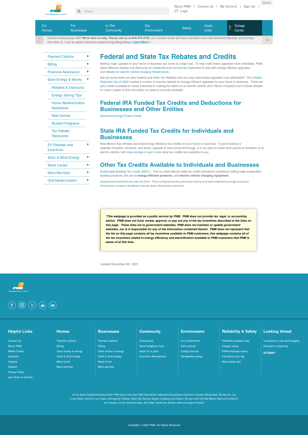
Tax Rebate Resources (60, 133)
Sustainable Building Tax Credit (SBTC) (125, 171)
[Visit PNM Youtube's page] (43, 305)
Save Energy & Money (65, 79)
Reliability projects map (235, 341)
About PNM (14, 346)
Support (12, 367)
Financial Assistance (63, 71)
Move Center (58, 165)
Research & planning (275, 346)
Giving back (146, 341)
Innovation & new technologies (281, 341)
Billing (52, 64)
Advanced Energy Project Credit (120, 115)
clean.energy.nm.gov (139, 152)
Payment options (66, 341)
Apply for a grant (149, 351)
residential (159, 67)
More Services (59, 172)
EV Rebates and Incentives (60, 147)
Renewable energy (192, 356)
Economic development (153, 356)
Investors (13, 356)
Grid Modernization (62, 180)
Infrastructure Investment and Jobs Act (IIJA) (125, 181)
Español (267, 2)
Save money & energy (69, 351)
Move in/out (63, 361)
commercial (179, 67)
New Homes (61, 115)
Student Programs (65, 123)
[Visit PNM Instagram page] (22, 305)
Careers (12, 361)
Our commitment (190, 341)
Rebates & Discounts (68, 87)
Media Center (16, 351)
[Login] (176, 11)
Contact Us (14, 341)
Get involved (188, 346)
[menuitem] (49, 28)
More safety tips (231, 361)
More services (65, 367)
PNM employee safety (235, 351)
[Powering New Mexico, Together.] (56, 9)
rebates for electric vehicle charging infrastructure (137, 72)
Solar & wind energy (68, 356)
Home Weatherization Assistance (68, 105)
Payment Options (61, 56)
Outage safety (230, 346)
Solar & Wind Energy (64, 157)
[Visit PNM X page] (33, 305)
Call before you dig (233, 356)
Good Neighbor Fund (151, 346)
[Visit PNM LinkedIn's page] (53, 305)
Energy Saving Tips (67, 95)
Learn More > (142, 42)
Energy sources (190, 351)
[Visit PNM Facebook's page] (12, 305)
